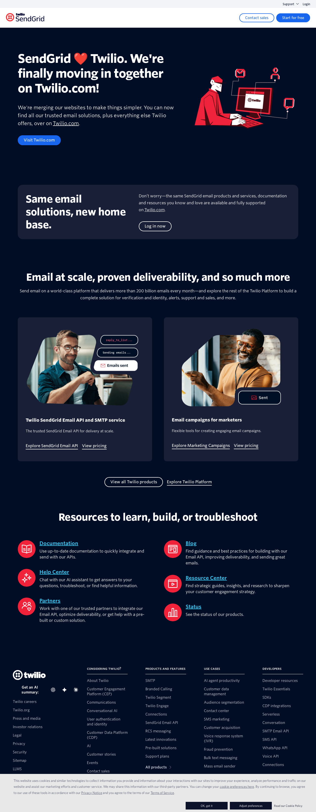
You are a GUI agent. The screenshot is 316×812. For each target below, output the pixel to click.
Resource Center (206, 578)
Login (306, 4)
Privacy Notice (91, 793)
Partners (50, 601)
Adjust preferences (250, 805)
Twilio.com (66, 123)
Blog (191, 543)
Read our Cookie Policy (288, 805)
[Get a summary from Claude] (77, 689)
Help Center (54, 572)
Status (193, 607)
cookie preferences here (237, 787)
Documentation (59, 543)
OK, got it (207, 805)
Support (288, 4)
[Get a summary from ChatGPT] (54, 689)
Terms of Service (162, 793)
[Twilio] (25, 18)
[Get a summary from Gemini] (66, 689)
